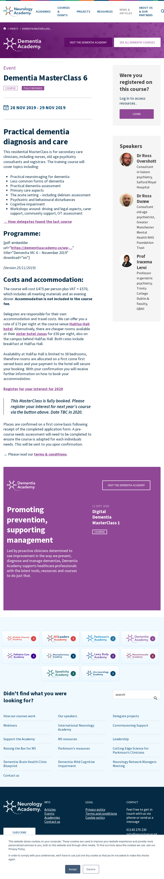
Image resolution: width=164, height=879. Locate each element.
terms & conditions (50, 454)
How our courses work (19, 716)
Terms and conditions (101, 813)
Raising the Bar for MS (19, 748)
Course (10, 88)
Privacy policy (95, 809)
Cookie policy (95, 817)
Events (49, 813)
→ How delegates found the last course (37, 221)
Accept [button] (73, 869)
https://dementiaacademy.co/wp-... (41, 247)
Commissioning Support (130, 725)
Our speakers (67, 716)
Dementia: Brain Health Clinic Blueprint (25, 764)
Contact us (11, 775)
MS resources (67, 739)
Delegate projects (126, 716)
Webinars (10, 725)
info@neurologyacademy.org (143, 834)
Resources (105, 11)
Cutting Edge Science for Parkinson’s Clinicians (131, 750)
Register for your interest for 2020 (33, 388)
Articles (50, 809)
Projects (83, 11)
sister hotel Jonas (31, 333)
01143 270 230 (136, 829)
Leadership (121, 739)
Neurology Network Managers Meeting (135, 764)
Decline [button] (90, 869)
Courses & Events (63, 11)
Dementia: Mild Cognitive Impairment (76, 764)
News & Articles (126, 11)
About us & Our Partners (146, 11)
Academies (43, 11)
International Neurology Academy (76, 727)
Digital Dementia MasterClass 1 (106, 517)
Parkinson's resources (74, 748)
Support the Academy (19, 739)
